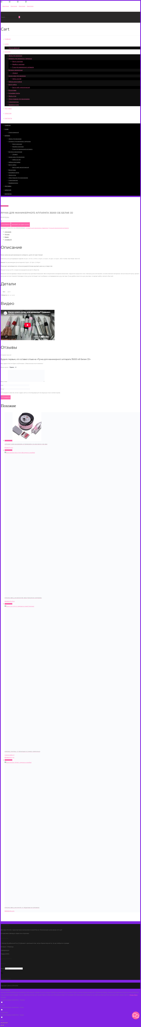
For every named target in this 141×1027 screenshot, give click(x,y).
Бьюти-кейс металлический (21, 87)
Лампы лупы (12, 96)
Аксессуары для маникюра (17, 76)
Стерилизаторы (13, 102)
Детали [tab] (7, 234)
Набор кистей (16, 79)
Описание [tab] (8, 232)
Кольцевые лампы (14, 93)
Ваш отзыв (4, 381)
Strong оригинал (17, 61)
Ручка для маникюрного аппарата (23, 67)
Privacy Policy (134, 995)
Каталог (8, 51)
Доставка (8, 108)
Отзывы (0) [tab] (8, 239)
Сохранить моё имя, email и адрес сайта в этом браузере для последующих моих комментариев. (31, 392)
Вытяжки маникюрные (15, 70)
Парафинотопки (13, 105)
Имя (2, 385)
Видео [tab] (7, 237)
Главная (8, 39)
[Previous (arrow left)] (1, 1025)
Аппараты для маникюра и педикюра (20, 58)
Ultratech (15, 73)
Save (2, 1020)
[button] (136, 1015)
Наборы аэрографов (15, 81)
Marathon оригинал (18, 64)
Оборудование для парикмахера (19, 99)
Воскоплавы (12, 90)
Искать (3, 968)
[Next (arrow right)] (3, 1025)
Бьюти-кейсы (12, 84)
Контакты (8, 118)
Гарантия (8, 113)
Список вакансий (13, 48)
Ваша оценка (5, 367)
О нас (7, 44)
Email (3, 389)
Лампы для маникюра (15, 56)
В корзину (6, 224)
